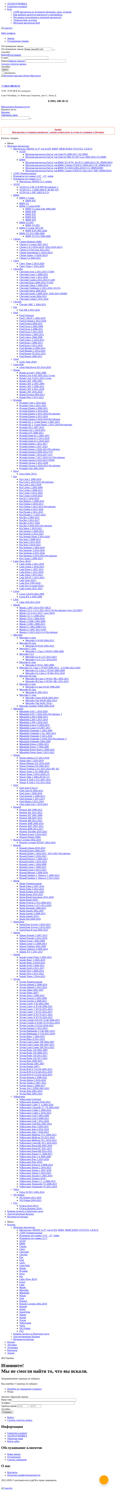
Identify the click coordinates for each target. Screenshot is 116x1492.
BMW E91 (30, 214)
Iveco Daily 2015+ (28, 473)
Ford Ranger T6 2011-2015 (32, 353)
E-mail (4, 57)
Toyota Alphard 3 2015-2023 (33, 987)
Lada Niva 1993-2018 (29, 583)
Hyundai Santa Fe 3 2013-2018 (34, 438)
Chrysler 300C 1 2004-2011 (32, 304)
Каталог (11, 1224)
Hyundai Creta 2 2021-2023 (32, 405)
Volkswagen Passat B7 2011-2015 (35, 1148)
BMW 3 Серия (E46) (29, 206)
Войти (4, 55)
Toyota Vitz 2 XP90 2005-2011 (34, 1088)
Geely (16, 359)
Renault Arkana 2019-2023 (32, 848)
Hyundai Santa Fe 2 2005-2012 (34, 435)
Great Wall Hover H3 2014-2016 (35, 367)
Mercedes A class (27, 637)
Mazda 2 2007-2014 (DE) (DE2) (35, 607)
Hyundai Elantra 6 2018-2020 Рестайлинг (39, 419)
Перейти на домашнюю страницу (24, 1389)
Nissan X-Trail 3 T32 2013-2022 (35, 782)
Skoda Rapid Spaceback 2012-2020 (36, 897)
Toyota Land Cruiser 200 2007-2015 (36, 1044)
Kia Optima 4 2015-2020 (31, 509)
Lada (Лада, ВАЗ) (22, 561)
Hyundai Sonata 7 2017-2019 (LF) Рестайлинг (42, 457)
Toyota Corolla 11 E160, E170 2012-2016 (39, 1022)
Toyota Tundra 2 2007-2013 (32, 1083)
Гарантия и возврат (17, 6)
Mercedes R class (27, 689)
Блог (9, 9)
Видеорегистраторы (17, 1216)
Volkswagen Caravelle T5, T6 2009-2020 (39, 1107)
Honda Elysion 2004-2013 (32, 394)
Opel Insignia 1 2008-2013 (32, 796)
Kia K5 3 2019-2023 (29, 498)
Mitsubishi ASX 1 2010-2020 (33, 711)
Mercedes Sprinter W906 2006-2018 (36, 706)
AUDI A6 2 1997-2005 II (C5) (34, 192)
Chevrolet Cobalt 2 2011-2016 (33, 299)
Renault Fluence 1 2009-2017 (33, 859)
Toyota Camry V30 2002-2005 (34, 1003)
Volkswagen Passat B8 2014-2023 (35, 1151)
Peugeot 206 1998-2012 (30, 809)
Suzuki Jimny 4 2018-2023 (32, 962)
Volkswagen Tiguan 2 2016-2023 (35, 1173)
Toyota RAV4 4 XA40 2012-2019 (35, 1072)
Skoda (16, 880)
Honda (16, 370)
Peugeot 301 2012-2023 (30, 812)
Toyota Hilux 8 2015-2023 (32, 1039)
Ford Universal (26, 315)
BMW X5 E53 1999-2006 (32, 233)
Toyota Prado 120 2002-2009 (33, 1050)
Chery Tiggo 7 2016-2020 (31, 266)
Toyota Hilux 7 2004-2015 (32, 1036)
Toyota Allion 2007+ (29, 992)
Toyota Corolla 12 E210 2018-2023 (36, 1025)
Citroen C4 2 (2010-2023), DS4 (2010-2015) (40, 247)
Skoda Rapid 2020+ (29, 900)
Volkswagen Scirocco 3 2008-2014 (36, 1164)
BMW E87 (30, 200)
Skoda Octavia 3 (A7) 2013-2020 (35, 905)
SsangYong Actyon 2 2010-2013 (35, 924)
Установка (12, 1347)
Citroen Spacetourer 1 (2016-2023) (36, 252)
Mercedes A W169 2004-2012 (39, 640)
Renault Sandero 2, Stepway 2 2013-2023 (39, 878)
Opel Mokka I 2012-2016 (31, 801)
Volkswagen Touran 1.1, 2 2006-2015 (37, 1181)
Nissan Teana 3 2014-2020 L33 (34, 774)
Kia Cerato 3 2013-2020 (31, 493)
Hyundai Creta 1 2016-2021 (32, 402)
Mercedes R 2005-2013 (36, 692)
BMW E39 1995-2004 (36, 230)
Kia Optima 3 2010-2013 (31, 504)
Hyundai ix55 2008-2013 (31, 433)
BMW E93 (30, 219)
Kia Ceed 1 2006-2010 (30, 479)
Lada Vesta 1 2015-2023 (31, 575)
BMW (22, 159)
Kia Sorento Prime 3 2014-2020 (34, 536)
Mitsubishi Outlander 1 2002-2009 (35, 730)
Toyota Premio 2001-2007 (31, 1063)
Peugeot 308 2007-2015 (30, 818)
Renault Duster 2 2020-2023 (33, 856)
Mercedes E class (27, 662)
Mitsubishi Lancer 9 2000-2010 (34, 725)
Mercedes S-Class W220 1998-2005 (42, 687)
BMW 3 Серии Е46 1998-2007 (40, 209)
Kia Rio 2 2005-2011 (29, 517)
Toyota (16, 979)
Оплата (11, 1342)
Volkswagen (19, 1096)
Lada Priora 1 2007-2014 (31, 569)
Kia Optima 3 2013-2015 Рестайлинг (37, 506)
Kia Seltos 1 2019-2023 (30, 528)
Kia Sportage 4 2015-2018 (32, 553)
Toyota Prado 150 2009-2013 (33, 1053)
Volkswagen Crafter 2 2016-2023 (35, 1113)
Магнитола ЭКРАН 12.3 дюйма (35, 181)
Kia (15, 476)
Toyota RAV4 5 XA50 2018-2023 (35, 1074)
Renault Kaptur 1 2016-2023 (33, 861)
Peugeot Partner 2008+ (30, 837)
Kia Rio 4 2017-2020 (29, 523)
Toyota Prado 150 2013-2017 (33, 1055)
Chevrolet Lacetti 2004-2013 (33, 296)
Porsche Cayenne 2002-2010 (27, 839)
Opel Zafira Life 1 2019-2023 (33, 804)
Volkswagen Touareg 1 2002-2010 (35, 1175)
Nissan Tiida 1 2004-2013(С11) (34, 777)
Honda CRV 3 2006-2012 (31, 386)
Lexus (16, 591)
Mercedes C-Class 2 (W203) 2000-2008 (44, 651)
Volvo (16, 1189)
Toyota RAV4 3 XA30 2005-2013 (35, 1069)
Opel (15, 785)
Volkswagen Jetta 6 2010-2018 (34, 1129)
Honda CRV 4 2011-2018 (31, 389)
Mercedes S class (27, 684)
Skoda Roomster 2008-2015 (32, 908)
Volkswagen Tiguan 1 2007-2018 (35, 1170)
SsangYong (18, 921)
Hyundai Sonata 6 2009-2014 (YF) (36, 452)
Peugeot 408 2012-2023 (30, 820)
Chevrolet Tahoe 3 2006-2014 (33, 285)
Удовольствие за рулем (25, 20)
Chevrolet (18, 269)
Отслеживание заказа (12, 49)
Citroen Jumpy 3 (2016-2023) (33, 255)
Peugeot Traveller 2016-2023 (33, 831)
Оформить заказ (9, 115)
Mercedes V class (27, 695)
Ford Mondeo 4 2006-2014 (32, 348)
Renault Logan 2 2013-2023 (32, 870)
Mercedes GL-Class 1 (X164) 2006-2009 (45, 670)
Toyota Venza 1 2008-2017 (32, 1085)
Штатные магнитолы (18, 146)
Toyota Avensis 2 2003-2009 (33, 998)
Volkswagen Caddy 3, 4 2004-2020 (36, 1104)
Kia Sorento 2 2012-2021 (31, 534)
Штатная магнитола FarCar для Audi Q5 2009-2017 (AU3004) (56, 154)
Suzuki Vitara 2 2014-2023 (32, 976)
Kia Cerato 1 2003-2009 (31, 487)
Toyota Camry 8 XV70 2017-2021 (36, 1014)
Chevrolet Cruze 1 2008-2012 (33, 274)
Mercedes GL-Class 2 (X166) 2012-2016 (45, 673)
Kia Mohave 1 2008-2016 (31, 501)
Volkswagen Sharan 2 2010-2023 (35, 1167)
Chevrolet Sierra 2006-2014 (32, 291)
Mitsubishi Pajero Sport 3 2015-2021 (37, 752)
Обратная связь (15, 1438)
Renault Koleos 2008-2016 (32, 850)
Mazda (16, 605)
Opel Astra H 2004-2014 (31, 790)
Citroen (16, 239)
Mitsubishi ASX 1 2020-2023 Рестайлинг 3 (40, 714)
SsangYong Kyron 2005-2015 (33, 930)
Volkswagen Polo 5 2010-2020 (34, 1159)
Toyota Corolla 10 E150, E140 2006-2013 (39, 1020)
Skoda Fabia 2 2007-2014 (31, 886)
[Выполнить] (53, 49)
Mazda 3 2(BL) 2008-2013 (32, 624)
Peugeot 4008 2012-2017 (31, 829)
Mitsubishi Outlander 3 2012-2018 (35, 736)
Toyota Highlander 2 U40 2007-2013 (37, 1031)
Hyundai (17, 400)
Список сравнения (16, 1459)
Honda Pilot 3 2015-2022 (31, 397)
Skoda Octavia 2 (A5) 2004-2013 (35, 902)
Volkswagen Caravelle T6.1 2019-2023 (38, 1143)
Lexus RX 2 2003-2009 (30, 596)
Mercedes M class (27, 676)
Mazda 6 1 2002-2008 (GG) (32, 626)
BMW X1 (24, 203)
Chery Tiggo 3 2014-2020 (31, 263)
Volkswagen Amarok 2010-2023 (34, 1102)
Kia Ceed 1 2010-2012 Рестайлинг (36, 482)
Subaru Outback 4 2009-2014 (33, 949)
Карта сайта (13, 1441)
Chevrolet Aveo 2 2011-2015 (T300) (36, 271)
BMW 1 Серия (26, 198)
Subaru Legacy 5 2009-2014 (33, 943)
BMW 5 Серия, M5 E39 (31, 228)
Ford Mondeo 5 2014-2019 (32, 351)
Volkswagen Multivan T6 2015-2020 (37, 1137)
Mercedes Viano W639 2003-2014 (41, 697)
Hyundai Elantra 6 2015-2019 (33, 416)
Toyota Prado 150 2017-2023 (33, 1058)
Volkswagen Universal (30, 1099)
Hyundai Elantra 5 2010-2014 (33, 411)
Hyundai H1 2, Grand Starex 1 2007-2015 (39, 422)
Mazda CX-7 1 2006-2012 (32, 616)
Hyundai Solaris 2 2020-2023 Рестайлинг (39, 449)
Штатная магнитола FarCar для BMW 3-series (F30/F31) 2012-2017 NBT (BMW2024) (68, 170)
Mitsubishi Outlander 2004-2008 (34, 741)
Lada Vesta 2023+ (28, 580)
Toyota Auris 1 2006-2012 (32, 995)
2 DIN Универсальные (24, 173)
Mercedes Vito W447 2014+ (39, 703)
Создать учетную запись (13, 64)
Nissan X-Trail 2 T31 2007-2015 (35, 779)
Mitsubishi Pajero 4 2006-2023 (34, 744)
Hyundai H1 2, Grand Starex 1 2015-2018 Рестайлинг (45, 424)
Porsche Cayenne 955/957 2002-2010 (37, 842)
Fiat (15, 307)
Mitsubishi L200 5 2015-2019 (33, 719)
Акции (10, 1353)
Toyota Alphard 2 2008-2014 (33, 984)
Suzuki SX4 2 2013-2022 (31, 973)
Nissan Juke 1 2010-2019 (31, 760)
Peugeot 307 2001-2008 (30, 815)
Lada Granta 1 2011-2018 (31, 564)
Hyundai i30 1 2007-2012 (31, 427)
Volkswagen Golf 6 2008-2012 (34, 1118)
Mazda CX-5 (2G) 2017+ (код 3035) (37, 613)
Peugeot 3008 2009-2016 (31, 823)
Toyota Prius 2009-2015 (30, 1061)
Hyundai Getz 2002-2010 (31, 468)
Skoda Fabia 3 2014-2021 (31, 889)
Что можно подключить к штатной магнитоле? (37, 17)
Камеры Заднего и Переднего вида (25, 1211)
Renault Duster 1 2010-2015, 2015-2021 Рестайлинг (45, 853)
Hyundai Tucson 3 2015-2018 (33, 463)
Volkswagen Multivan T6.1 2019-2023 (37, 1140)
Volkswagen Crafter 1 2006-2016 (35, 1110)
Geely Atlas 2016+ (28, 362)
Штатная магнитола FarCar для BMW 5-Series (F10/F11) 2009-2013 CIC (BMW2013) (68, 165)
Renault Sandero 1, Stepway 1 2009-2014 (39, 875)
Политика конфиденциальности (23, 1475)
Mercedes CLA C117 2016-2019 (41, 659)
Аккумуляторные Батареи (20, 1214)
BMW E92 (30, 217)
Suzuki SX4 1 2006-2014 (31, 971)
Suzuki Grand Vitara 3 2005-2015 (35, 957)
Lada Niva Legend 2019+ (31, 585)
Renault (17, 845)
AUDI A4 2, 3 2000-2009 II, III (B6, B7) (39, 189)
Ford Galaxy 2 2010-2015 (31, 340)
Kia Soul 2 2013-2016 (30, 542)
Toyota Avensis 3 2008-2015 (33, 1001)
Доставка (12, 1344)
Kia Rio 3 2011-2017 (29, 520)
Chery (16, 260)
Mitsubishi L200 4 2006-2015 (33, 717)
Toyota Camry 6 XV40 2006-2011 (35, 1006)
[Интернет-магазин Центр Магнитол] (21, 75)
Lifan (15, 599)
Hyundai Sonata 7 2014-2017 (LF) (36, 454)
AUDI (22, 151)
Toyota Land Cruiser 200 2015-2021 (36, 1047)
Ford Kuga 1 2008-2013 (31, 342)
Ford (15, 312)
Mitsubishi (18, 708)
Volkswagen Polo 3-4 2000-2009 (35, 1156)
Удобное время (8, 1406)
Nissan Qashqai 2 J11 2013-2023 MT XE (39, 768)
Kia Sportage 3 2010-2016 (32, 550)
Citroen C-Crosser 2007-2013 (33, 244)
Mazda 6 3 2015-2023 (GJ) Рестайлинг (38, 632)
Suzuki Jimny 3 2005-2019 (32, 960)
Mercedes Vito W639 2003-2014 (41, 700)
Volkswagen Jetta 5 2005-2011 (34, 1126)
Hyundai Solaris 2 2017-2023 (33, 446)
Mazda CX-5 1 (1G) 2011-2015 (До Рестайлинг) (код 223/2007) (50, 610)
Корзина (5, 112)
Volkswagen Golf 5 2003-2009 (34, 1115)
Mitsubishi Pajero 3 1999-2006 (34, 747)
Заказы (10, 38)
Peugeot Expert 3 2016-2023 (33, 834)
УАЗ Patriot (18, 1195)
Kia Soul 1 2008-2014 (30, 539)
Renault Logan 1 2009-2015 (32, 867)
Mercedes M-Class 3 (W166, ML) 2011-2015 (47, 681)
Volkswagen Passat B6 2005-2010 (35, 1145)
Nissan (16, 755)
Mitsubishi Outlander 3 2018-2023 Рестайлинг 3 (43, 738)
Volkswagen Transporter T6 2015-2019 (38, 1186)
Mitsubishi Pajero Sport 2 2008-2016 (37, 749)
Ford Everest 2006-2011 (30, 323)
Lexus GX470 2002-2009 (31, 594)
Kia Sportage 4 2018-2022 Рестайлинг (38, 555)
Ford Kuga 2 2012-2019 (31, 345)
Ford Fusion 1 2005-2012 (31, 334)
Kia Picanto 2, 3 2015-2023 (32, 514)
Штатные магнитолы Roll (26, 23)
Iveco (16, 471)
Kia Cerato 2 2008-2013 (31, 490)
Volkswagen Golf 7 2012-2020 (34, 1121)
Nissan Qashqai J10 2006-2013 (34, 766)
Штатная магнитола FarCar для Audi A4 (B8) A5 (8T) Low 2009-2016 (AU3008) (65, 157)
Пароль (5, 61)
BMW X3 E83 (26, 222)
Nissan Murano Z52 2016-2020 (34, 763)
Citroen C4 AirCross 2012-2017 (34, 250)
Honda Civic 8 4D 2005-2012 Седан (37, 375)
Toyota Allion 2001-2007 (31, 990)
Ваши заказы (14, 1454)
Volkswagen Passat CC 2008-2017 (36, 1154)
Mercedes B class (27, 643)
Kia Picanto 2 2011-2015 (31, 512)
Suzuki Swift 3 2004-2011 (31, 965)
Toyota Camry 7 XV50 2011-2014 (35, 1009)
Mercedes (18, 635)
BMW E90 (30, 211)
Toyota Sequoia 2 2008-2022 (33, 1077)
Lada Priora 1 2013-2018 (31, 572)
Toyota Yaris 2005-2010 (30, 1091)
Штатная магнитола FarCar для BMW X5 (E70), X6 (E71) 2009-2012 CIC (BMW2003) (69, 162)
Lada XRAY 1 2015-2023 (31, 577)
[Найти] (30, 118)
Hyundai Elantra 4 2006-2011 (33, 408)
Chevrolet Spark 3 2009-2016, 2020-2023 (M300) (43, 293)
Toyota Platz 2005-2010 (30, 1093)
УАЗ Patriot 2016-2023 (30, 1200)
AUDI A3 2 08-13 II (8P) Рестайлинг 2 (38, 187)
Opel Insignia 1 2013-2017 (32, 799)
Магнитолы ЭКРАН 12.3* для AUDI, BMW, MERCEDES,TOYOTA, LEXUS (52, 148)
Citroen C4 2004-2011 (30, 258)
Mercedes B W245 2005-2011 (39, 646)
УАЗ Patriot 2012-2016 (30, 1197)
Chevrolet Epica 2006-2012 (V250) (36, 282)
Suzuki (16, 954)
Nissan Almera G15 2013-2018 (34, 758)
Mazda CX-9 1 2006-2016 (32, 618)
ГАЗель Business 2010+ (31, 1208)
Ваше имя (6, 1399)
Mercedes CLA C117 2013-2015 (41, 656)
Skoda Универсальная (30, 883)
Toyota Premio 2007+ (29, 1066)
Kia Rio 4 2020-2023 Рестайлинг (35, 525)
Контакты (12, 1350)
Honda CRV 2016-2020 (30, 392)
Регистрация (14, 55)
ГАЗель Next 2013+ (29, 1205)
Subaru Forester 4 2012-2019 (33, 938)
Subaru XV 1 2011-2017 (31, 951)
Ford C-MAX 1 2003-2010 (32, 318)
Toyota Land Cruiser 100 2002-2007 (36, 1042)
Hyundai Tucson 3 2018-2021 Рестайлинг (40, 465)
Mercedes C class (27, 648)
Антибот (5, 52)
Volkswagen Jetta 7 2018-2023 (34, 1132)
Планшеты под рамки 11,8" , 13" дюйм (33, 176)
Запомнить (9, 73)
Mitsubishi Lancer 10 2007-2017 (35, 728)
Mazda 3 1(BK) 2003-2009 (32, 621)
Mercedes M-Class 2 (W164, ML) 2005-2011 (47, 678)
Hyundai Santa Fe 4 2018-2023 (34, 441)
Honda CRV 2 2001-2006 (31, 383)
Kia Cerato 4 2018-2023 (31, 495)
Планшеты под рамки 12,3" (27, 179)
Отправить (7, 1412)
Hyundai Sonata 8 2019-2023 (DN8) (37, 460)
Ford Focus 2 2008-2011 (31, 329)
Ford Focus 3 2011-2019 (31, 331)
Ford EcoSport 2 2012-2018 (32, 321)
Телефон (5, 1403)
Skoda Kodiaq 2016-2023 (31, 891)
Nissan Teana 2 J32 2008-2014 (34, 771)
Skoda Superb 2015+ (29, 916)
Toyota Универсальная (30, 982)
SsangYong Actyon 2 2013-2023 (35, 927)
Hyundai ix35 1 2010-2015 (32, 430)
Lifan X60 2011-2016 (29, 602)
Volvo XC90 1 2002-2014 (31, 1192)
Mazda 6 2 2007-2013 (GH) (32, 629)
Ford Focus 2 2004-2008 (31, 326)
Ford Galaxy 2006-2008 (30, 337)
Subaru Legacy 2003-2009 (32, 941)
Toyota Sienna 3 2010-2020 (32, 1080)
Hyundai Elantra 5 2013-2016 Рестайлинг (39, 413)
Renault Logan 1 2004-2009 (32, 864)
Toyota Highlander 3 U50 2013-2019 (37, 1033)
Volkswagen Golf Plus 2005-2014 (35, 1124)
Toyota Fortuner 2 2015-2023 (33, 1028)
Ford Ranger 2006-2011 (30, 356)
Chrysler (17, 301)
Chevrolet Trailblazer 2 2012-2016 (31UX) (39, 288)
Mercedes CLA (26, 654)
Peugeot (17, 807)
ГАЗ (15, 1203)
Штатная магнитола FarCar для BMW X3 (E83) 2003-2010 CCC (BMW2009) (64, 168)
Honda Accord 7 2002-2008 (32, 372)
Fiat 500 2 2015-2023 (29, 310)
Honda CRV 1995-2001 (30, 381)
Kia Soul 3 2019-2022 (30, 545)
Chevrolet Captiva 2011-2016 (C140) (37, 280)
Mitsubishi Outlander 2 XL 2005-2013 (37, 733)
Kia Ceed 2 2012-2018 (30, 484)
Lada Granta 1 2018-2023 (31, 566)
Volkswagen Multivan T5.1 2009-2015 (37, 1134)
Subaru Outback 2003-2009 (32, 946)
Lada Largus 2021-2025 (30, 588)
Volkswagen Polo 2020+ (31, 1162)
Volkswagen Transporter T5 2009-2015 (38, 1184)
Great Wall (18, 364)
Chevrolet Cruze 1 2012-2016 (33, 277)
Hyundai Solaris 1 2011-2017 (33, 443)
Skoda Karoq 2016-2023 (31, 894)
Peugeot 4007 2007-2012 (31, 826)
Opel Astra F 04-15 (28, 788)
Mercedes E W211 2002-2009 (39, 665)
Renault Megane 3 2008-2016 (33, 872)
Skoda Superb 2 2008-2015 (32, 913)
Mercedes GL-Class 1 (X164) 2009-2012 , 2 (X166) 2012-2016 (49, 667)
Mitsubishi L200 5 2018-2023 (33, 722)
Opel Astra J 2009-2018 (30, 793)
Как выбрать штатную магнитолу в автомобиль (37, 14)
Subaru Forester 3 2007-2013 (33, 935)
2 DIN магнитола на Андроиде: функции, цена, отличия (42, 12)
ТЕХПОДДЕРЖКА (17, 3)
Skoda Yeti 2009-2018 (30, 919)
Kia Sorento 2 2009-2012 (31, 531)
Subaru (16, 932)
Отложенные (14, 1457)
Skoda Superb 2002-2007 (31, 910)
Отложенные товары (18, 41)
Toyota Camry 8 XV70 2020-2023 (36, 1017)
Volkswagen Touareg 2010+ (32, 1178)
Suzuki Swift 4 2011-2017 (31, 968)
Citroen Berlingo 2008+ (30, 241)
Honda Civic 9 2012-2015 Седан (35, 378)
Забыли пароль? (17, 61)
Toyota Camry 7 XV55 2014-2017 (36, 1012)
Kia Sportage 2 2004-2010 (32, 547)
